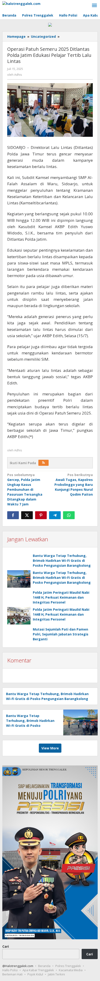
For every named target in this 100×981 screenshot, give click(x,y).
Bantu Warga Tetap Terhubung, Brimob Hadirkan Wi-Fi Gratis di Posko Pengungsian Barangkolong (62, 560)
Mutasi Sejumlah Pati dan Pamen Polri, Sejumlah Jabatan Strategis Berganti (60, 634)
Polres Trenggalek (68, 966)
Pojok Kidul (35, 974)
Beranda (44, 966)
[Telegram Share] (55, 515)
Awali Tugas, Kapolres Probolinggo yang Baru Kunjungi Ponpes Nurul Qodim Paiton (73, 485)
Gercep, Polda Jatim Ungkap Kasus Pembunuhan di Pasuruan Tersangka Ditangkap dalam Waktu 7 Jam (24, 489)
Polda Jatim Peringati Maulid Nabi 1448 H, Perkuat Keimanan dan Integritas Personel (61, 597)
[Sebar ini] (13, 515)
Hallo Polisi (10, 970)
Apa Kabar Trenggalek (38, 970)
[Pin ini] (41, 515)
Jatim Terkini (56, 974)
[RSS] (43, 463)
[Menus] (94, 5)
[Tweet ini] (27, 515)
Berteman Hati (12, 974)
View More (50, 748)
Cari (5, 946)
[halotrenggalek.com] (21, 3)
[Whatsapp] (69, 515)
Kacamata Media (71, 970)
